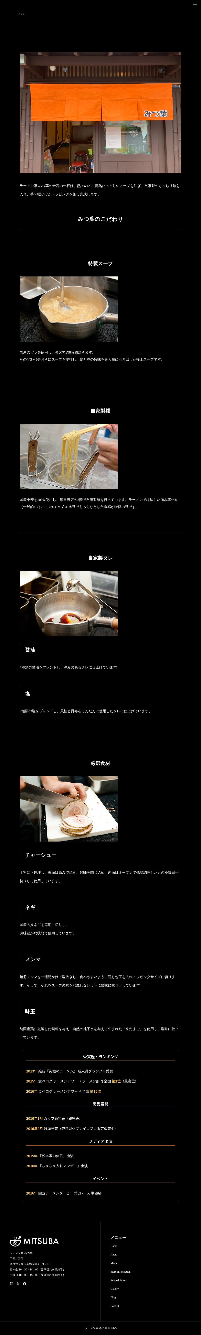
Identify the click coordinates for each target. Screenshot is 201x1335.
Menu (114, 1263)
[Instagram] (11, 1283)
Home (114, 1246)
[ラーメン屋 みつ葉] (21, 6)
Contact (115, 1306)
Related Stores (118, 1280)
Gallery (115, 1288)
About (114, 1254)
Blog (113, 1297)
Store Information (121, 1271)
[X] (18, 1283)
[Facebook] (24, 1283)
